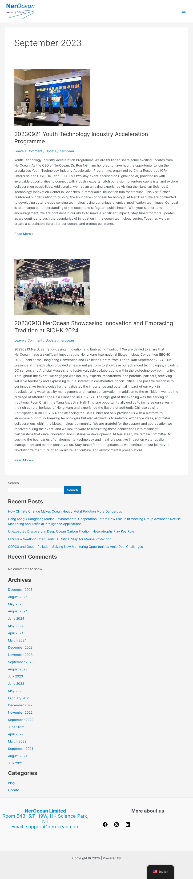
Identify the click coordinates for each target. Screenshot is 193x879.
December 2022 (20, 705)
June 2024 (16, 618)
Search (13, 483)
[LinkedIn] (128, 826)
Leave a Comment (28, 151)
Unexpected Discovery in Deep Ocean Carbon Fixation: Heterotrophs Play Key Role (71, 531)
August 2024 (18, 611)
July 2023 (15, 676)
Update (50, 151)
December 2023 (20, 647)
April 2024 (16, 633)
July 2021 (15, 763)
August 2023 (18, 669)
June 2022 (16, 727)
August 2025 (17, 597)
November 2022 (20, 712)
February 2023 (19, 698)
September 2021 (20, 749)
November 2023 (20, 655)
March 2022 (17, 741)
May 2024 (16, 626)
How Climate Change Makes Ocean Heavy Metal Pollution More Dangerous (65, 511)
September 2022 (20, 720)
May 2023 (16, 691)
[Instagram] (116, 826)
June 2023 (16, 683)
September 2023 (21, 662)
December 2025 (20, 589)
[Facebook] (105, 826)
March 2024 (17, 640)
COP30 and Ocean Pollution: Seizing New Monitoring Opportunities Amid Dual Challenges (75, 546)
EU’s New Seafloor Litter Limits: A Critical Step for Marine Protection (59, 539)
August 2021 (17, 756)
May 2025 (15, 604)
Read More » (23, 233)
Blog (11, 783)
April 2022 (15, 734)
